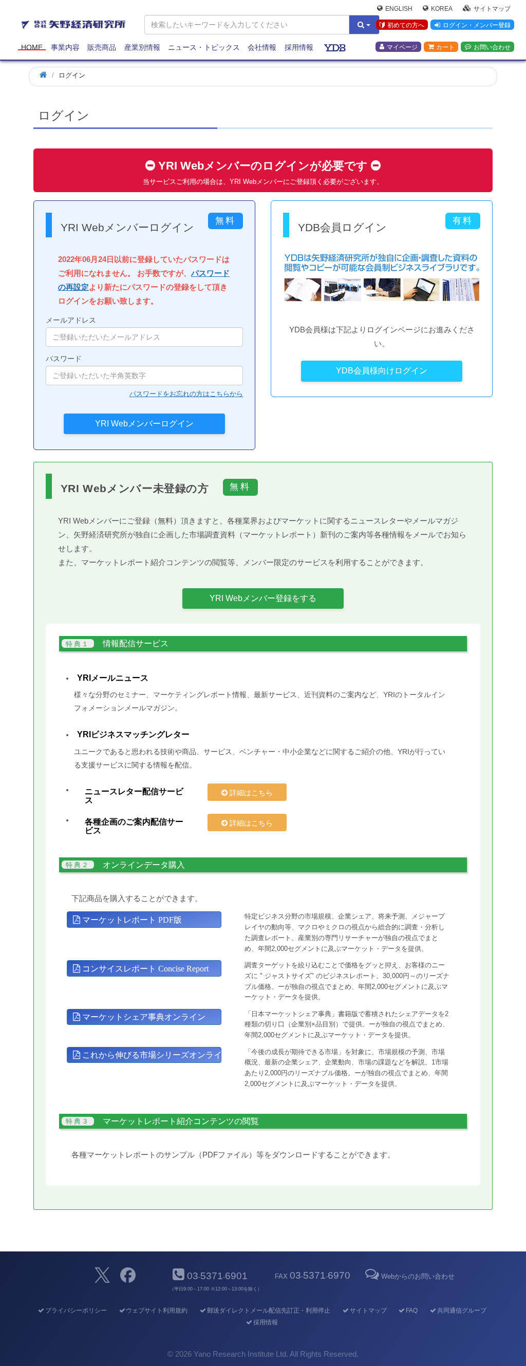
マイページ (402, 46)
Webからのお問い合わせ (418, 1276)
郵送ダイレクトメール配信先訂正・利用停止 (268, 1310)
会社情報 (262, 47)
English (398, 8)
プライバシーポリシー (75, 1310)
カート (445, 46)
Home (32, 47)
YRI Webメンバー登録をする (263, 598)
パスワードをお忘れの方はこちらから (186, 394)
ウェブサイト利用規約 (156, 1310)
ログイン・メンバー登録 (477, 25)
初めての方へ (405, 25)
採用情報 (299, 47)
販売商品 (101, 47)
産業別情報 (142, 47)
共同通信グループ (461, 1310)
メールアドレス (71, 320)
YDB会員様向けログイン (381, 370)
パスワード (64, 358)
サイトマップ (492, 8)
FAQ (412, 1310)
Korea (442, 8)
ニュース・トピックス (204, 47)
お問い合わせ (492, 46)
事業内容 (65, 47)
